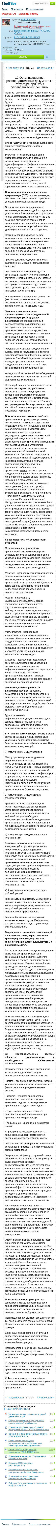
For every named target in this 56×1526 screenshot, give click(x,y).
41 (51, 1427)
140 (51, 1449)
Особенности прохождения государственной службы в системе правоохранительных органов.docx (25, 1442)
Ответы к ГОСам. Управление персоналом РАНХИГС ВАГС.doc (23, 1450)
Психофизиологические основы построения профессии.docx (23, 1477)
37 (51, 1483)
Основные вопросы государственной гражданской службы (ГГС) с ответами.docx (28, 1428)
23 (51, 1420)
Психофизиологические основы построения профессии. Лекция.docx (26, 1470)
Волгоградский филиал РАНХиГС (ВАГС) (32, 32)
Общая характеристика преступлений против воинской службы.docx (26, 1421)
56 (51, 1414)
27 (51, 1440)
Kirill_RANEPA (28, 19)
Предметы (17, 9)
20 (51, 1434)
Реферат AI (9, 13)
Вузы (5, 9)
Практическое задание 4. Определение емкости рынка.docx (27, 1457)
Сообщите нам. (35, 28)
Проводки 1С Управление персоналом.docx (20, 1464)
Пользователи (34, 9)
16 (51, 1463)
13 (51, 1469)
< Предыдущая (14, 68)
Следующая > (45, 68)
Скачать (23, 57)
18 (51, 1456)
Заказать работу (28, 13)
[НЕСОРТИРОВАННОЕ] (27, 37)
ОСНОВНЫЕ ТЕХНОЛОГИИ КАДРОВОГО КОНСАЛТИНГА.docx (27, 1435)
